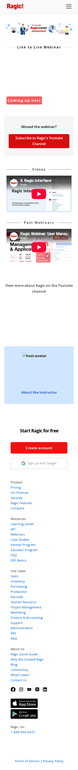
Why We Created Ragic (27, 659)
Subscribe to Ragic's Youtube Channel (39, 141)
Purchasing (19, 586)
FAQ (14, 555)
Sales (14, 576)
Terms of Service (27, 761)
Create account (39, 447)
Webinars (18, 534)
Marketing (18, 612)
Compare (17, 508)
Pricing (16, 487)
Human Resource (23, 602)
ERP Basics (18, 560)
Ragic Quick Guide (24, 654)
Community (19, 669)
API (13, 529)
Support (17, 623)
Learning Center (22, 524)
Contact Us (19, 680)
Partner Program (23, 544)
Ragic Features (21, 503)
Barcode (17, 597)
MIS (13, 633)
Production (19, 591)
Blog (14, 664)
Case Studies (20, 539)
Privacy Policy (53, 761)
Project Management (26, 607)
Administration (22, 628)
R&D (14, 638)
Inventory (18, 581)
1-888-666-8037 (23, 732)
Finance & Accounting (27, 617)
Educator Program (24, 550)
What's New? (20, 675)
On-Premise (19, 492)
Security (17, 498)
